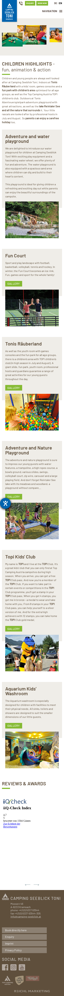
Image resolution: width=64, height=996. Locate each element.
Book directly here (16, 930)
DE (55, 3)
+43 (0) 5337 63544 (29, 910)
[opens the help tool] (5, 503)
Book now (42, 3)
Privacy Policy (13, 950)
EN (60, 3)
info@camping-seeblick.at (26, 916)
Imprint (9, 943)
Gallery (13, 283)
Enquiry (30, 3)
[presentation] (27, 885)
